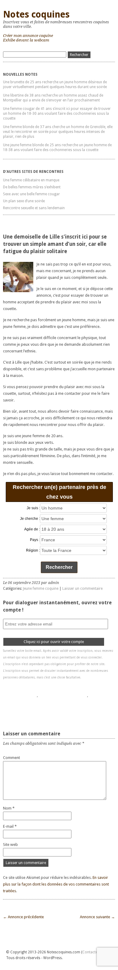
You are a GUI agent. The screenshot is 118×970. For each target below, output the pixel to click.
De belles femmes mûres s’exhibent (32, 187)
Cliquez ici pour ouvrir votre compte (54, 642)
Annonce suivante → (97, 917)
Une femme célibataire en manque (31, 180)
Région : (33, 550)
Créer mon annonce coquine (28, 35)
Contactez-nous (95, 952)
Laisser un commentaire (82, 588)
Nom (9, 808)
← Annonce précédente (23, 917)
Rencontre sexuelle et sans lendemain (34, 208)
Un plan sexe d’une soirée (24, 201)
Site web (10, 844)
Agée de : (32, 529)
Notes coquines (36, 14)
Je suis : (33, 508)
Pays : (35, 540)
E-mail (10, 826)
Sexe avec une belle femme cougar (31, 194)
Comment (11, 757)
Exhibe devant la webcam (26, 40)
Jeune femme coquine (40, 588)
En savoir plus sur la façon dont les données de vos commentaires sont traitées (56, 884)
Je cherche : (30, 518)
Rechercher (59, 567)
